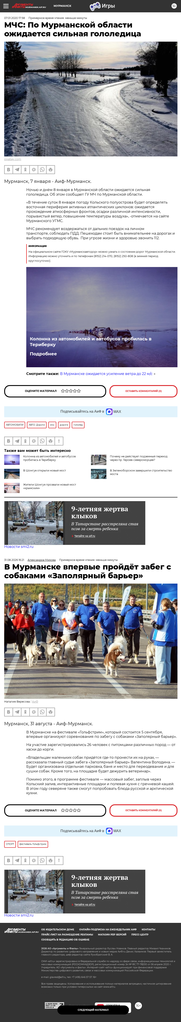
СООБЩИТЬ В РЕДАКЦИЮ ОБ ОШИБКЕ (65, 939)
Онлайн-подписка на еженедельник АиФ (108, 929)
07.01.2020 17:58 (14, 18)
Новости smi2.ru (19, 547)
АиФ (35, 701)
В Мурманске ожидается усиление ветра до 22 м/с (106, 374)
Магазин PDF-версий (112, 934)
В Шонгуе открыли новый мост (44, 470)
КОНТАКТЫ (148, 929)
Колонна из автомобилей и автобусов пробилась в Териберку (90, 341)
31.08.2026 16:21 (14, 560)
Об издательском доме (57, 929)
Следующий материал (93, 1010)
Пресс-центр (139, 934)
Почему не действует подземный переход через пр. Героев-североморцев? (139, 458)
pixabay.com (12, 159)
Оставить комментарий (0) (143, 391)
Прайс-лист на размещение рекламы (67, 934)
